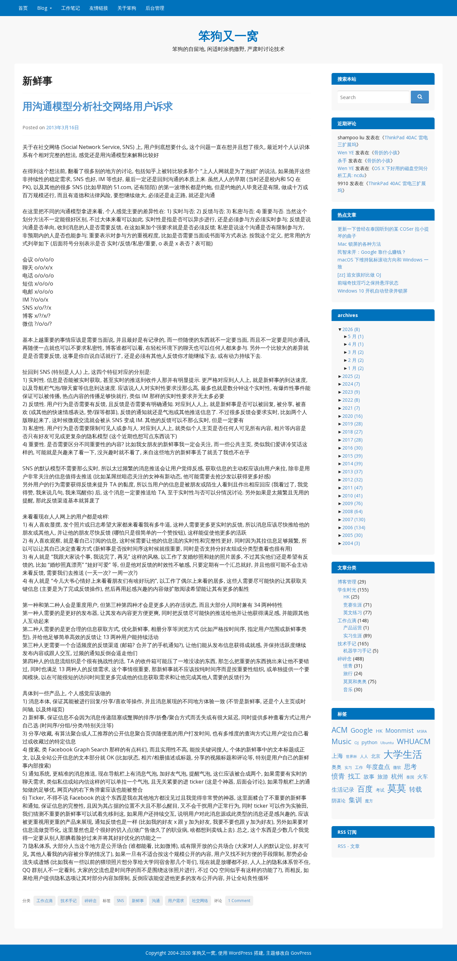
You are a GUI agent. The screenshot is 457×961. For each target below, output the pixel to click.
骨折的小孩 (385, 152)
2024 (351, 384)
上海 (337, 755)
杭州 (397, 776)
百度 (365, 788)
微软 (397, 767)
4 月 (356, 344)
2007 (353, 519)
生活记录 (343, 789)
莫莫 (396, 788)
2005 (352, 535)
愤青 (348, 665)
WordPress (241, 953)
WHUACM (414, 741)
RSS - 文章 (349, 846)
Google (362, 730)
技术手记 (69, 900)
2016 (352, 448)
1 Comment (239, 900)
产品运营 (352, 627)
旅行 (348, 673)
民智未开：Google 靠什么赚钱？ (372, 252)
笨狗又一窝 (228, 35)
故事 (369, 776)
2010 (352, 495)
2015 (352, 456)
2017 (352, 439)
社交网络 (200, 900)
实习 (348, 767)
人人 (364, 756)
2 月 (356, 360)
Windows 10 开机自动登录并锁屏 (372, 291)
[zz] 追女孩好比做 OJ (359, 274)
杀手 (342, 160)
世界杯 (351, 756)
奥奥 (337, 767)
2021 (351, 408)
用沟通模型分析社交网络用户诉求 (97, 106)
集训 (355, 799)
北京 (375, 756)
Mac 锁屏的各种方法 (359, 244)
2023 (351, 392)
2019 (352, 423)
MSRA (422, 731)
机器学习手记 (357, 650)
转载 (415, 789)
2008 (352, 511)
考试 (380, 790)
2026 (351, 329)
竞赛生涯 (352, 605)
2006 (353, 527)
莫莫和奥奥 (355, 681)
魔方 (369, 800)
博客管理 (347, 581)
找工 (354, 776)
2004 (351, 543)
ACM (340, 730)
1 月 (356, 368)
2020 (352, 416)
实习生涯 (352, 635)
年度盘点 (378, 766)
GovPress (301, 953)
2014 (352, 463)
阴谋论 (339, 800)
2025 (351, 376)
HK (346, 596)
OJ (356, 742)
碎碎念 (91, 900)
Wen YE (346, 152)
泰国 (410, 777)
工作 (359, 767)
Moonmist (399, 730)
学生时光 (347, 589)
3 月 (356, 352)
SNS (120, 900)
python (369, 742)
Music (341, 741)
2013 (352, 471)
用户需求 (176, 900)
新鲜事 (138, 900)
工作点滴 (44, 900)
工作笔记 (70, 8)
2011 (352, 487)
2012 (352, 479)
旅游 (382, 776)
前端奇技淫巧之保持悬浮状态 (368, 282)
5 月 (356, 336)
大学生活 (402, 754)
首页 (23, 8)
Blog (42, 8)
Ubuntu (387, 742)
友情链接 (98, 8)
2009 (352, 503)
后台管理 (155, 8)
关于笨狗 (126, 8)
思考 (410, 766)
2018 (352, 431)
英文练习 (352, 612)
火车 (422, 776)
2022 (351, 400)
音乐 (348, 689)
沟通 (156, 900)
